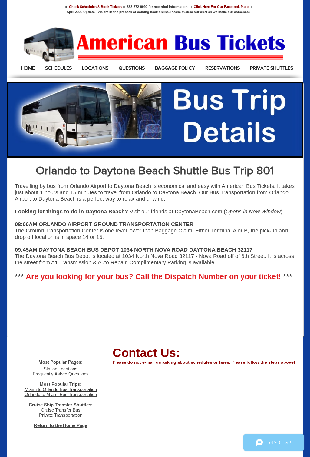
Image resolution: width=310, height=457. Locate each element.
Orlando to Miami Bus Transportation (61, 394)
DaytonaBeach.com (198, 211)
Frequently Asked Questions (61, 373)
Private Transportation (60, 415)
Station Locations (61, 368)
